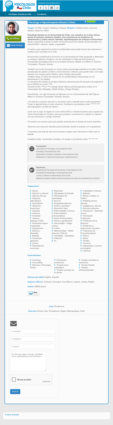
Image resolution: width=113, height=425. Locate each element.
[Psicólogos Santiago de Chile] (20, 6)
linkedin (51, 7)
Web (35, 292)
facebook (40, 7)
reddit (57, 7)
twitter (46, 7)
